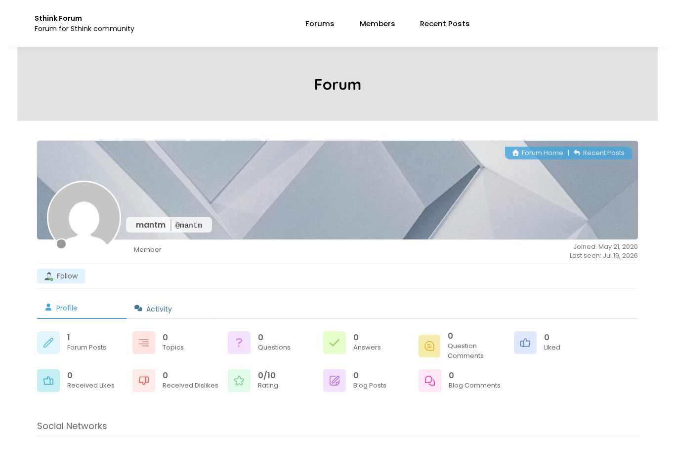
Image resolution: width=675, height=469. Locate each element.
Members (377, 23)
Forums (320, 23)
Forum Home (541, 152)
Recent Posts (445, 23)
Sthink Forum (58, 18)
